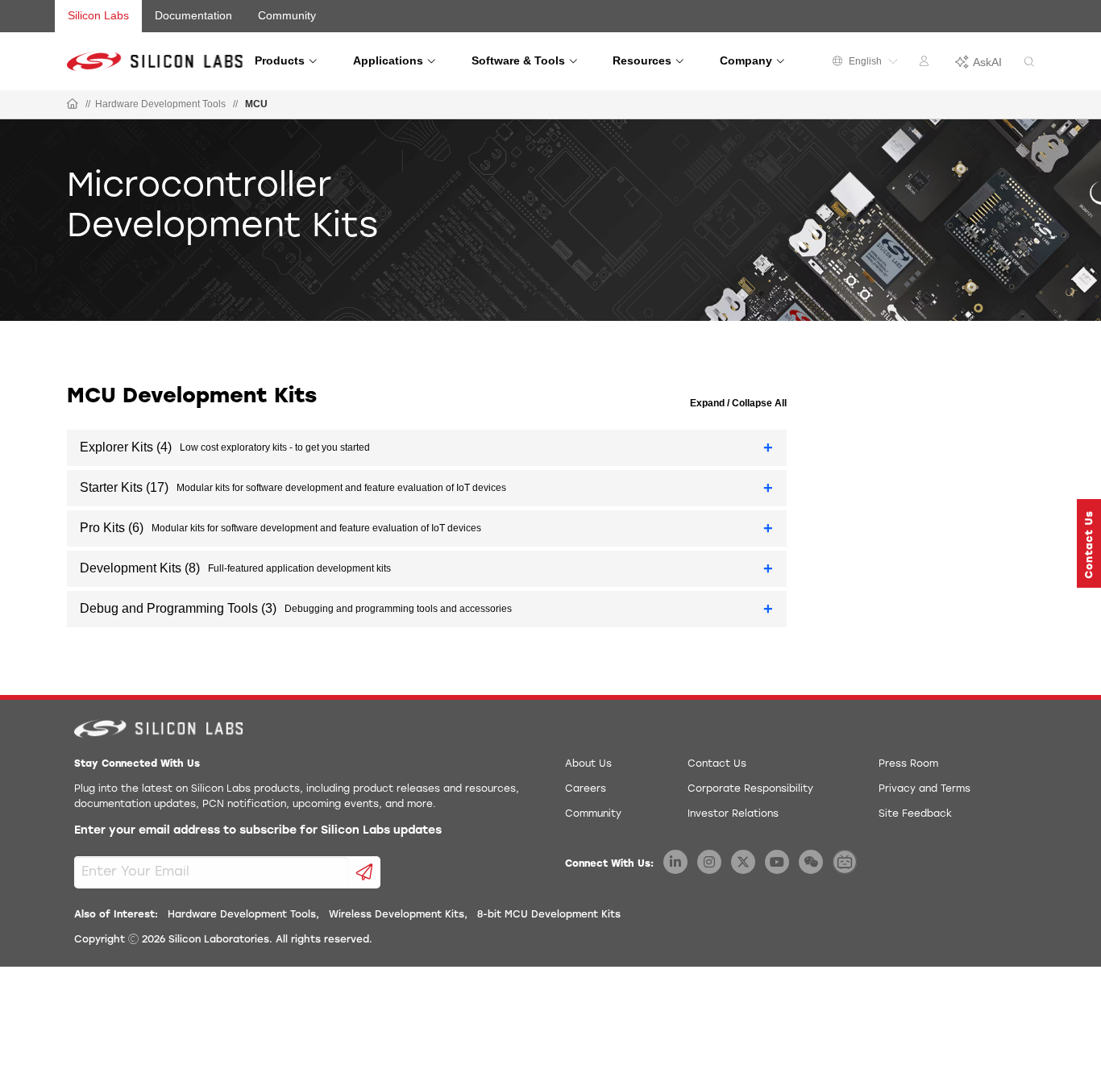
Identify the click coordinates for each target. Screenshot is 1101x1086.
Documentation (193, 15)
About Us (588, 764)
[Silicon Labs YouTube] (777, 862)
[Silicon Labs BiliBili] (845, 862)
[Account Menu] (926, 64)
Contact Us (717, 764)
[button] (1089, 543)
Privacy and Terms (924, 789)
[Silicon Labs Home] (72, 104)
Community (287, 15)
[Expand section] (768, 448)
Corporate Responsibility (750, 789)
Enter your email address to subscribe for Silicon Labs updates (258, 831)
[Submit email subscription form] (364, 872)
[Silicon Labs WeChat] (811, 862)
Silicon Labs (98, 15)
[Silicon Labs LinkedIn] (675, 862)
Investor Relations (733, 814)
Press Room (908, 764)
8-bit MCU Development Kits (549, 915)
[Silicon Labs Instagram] (709, 862)
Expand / (709, 403)
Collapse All (758, 403)
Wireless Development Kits (396, 915)
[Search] (1029, 62)
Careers (585, 789)
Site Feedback (915, 814)
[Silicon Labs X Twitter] (743, 862)
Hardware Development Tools (160, 104)
